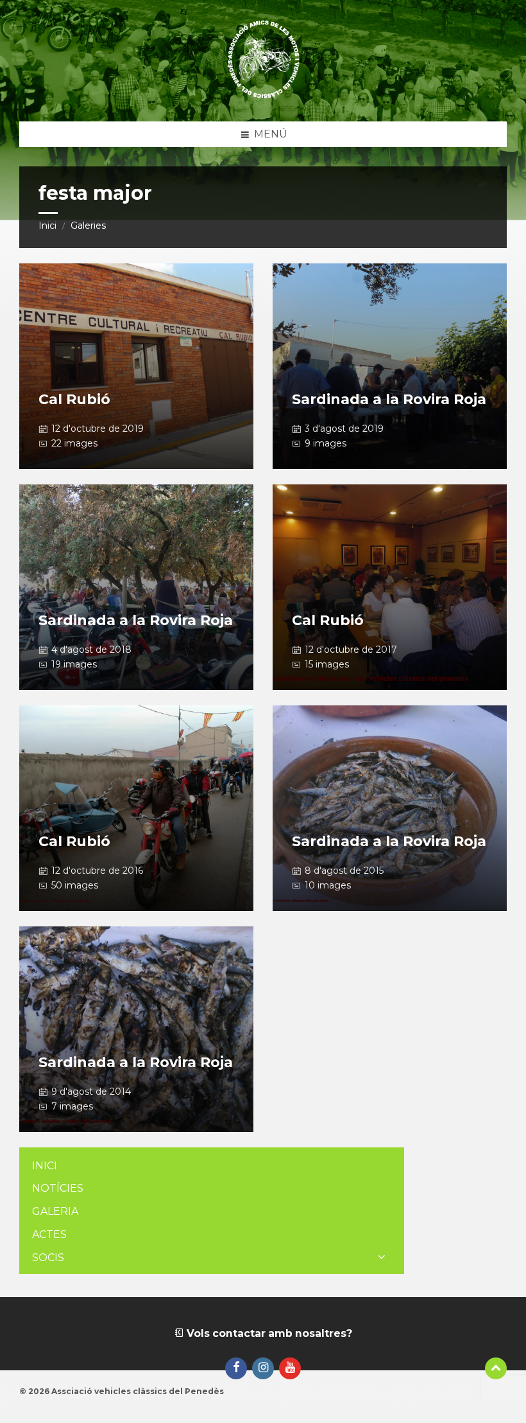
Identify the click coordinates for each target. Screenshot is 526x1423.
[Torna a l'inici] (496, 1368)
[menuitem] (211, 1166)
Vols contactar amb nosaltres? (268, 1333)
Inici (47, 225)
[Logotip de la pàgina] (263, 96)
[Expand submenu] (381, 1258)
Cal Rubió (74, 399)
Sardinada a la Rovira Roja (389, 399)
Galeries (88, 225)
